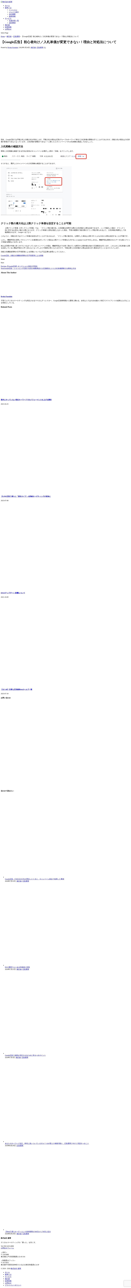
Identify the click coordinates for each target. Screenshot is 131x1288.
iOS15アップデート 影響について (13, 593)
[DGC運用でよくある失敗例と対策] (67, 965)
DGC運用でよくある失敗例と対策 (17, 967)
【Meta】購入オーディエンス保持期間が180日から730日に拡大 (28, 1231)
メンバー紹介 (14, 12)
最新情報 (12, 16)
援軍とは (8, 8)
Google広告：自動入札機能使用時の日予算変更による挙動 (22, 255)
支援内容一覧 (14, 20)
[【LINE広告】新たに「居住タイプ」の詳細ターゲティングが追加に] (65, 492)
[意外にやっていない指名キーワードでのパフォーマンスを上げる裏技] (65, 395)
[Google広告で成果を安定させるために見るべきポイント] (67, 1053)
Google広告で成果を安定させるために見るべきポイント (25, 1055)
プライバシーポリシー (13, 1285)
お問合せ (8, 29)
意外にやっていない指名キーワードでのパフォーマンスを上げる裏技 (26, 400)
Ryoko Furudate (13, 47)
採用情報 (8, 27)
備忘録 (7, 25)
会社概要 (12, 14)
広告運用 (40, 47)
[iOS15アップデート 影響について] (65, 589)
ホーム (7, 5)
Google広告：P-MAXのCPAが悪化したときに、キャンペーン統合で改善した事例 (34, 879)
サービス (8, 18)
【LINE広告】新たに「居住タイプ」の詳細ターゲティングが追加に (26, 496)
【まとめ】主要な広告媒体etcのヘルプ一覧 (16, 689)
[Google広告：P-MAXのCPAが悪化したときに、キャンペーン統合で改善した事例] (67, 877)
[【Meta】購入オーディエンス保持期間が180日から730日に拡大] (67, 1230)
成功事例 (12, 23)
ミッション (13, 10)
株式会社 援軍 (16, 1268)
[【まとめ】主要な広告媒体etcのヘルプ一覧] (65, 685)
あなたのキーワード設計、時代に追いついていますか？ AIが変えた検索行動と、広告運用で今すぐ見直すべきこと (47, 1143)
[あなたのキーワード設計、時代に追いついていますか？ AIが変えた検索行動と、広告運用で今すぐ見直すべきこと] (67, 1141)
